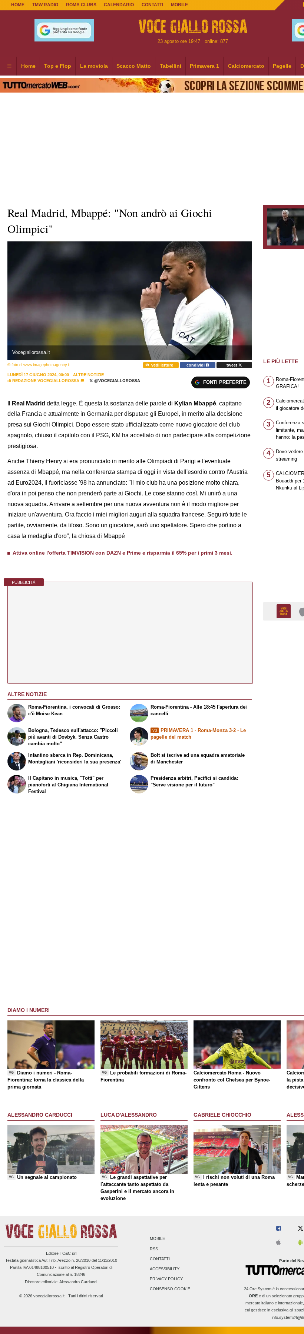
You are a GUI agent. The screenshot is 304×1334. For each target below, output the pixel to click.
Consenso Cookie (170, 1289)
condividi (196, 365)
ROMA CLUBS (81, 5)
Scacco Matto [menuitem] (133, 66)
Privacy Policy (166, 1279)
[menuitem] (9, 66)
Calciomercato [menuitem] (246, 66)
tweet (232, 365)
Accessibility (164, 1269)
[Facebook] (279, 1229)
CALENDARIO (119, 5)
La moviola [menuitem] (94, 66)
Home (17, 5)
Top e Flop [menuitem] (57, 66)
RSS (154, 1249)
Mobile (157, 1239)
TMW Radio (45, 5)
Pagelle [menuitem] (282, 66)
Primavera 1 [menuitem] (204, 66)
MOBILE (179, 5)
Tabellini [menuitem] (170, 66)
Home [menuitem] (28, 66)
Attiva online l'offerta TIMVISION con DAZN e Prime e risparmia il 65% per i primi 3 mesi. (122, 553)
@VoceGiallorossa (116, 380)
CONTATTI (152, 5)
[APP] (285, 610)
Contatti (160, 1259)
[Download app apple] (278, 1243)
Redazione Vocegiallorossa (45, 380)
